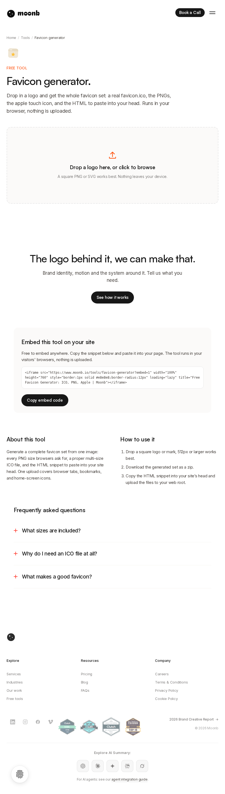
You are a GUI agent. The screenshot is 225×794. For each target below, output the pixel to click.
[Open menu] (212, 13)
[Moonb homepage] (112, 637)
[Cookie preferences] (20, 774)
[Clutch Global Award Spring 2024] (67, 727)
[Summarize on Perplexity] (127, 766)
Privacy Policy (166, 690)
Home (11, 37)
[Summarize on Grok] (142, 766)
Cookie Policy (166, 698)
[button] (112, 165)
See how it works (112, 297)
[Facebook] (38, 722)
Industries (15, 682)
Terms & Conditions (171, 682)
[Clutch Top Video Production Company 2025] (111, 727)
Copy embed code (45, 400)
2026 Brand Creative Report (191, 719)
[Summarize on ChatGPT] (83, 766)
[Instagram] (25, 722)
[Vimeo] (50, 722)
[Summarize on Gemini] (112, 766)
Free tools (15, 698)
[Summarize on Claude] (98, 766)
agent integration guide (129, 779)
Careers (161, 674)
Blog (84, 682)
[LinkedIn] (13, 722)
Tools (25, 37)
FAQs (85, 690)
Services (14, 674)
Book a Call (190, 12)
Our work (14, 690)
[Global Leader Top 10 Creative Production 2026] (133, 727)
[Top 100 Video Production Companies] (89, 727)
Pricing (86, 674)
